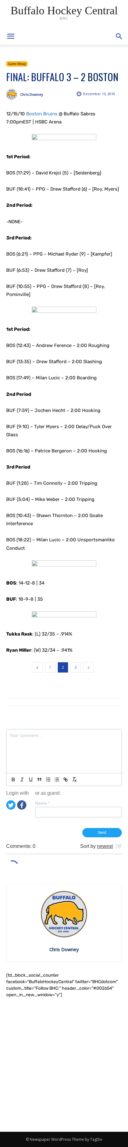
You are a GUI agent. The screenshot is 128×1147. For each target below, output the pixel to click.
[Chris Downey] (13, 94)
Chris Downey (31, 94)
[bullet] (57, 779)
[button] (119, 36)
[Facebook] (21, 804)
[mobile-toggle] (11, 36)
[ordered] (48, 779)
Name (42, 803)
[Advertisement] (64, 1065)
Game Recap (17, 64)
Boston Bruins (41, 114)
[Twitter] (11, 804)
